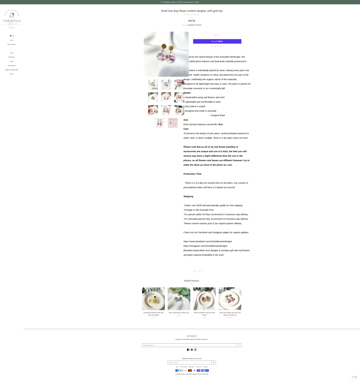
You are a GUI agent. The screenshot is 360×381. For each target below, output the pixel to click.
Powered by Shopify (203, 374)
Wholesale (205, 367)
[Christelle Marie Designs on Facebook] (188, 350)
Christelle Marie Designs (191, 14)
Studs (11, 61)
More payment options (217, 46)
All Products (12, 57)
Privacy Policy (199, 367)
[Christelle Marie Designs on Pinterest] (192, 350)
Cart (12, 36)
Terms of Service (183, 367)
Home (11, 53)
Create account (12, 44)
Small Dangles (12, 65)
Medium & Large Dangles (11, 70)
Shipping (184, 25)
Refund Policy (191, 367)
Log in (11, 40)
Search (12, 74)
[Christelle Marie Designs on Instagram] (195, 350)
